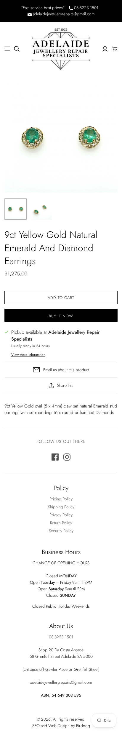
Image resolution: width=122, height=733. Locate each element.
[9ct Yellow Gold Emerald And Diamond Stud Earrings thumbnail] (15, 209)
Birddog (83, 726)
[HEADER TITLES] (7, 49)
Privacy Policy (61, 515)
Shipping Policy (61, 507)
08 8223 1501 (85, 8)
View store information (28, 354)
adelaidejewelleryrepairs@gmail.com (63, 14)
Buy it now (61, 316)
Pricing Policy (61, 499)
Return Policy (61, 523)
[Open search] (17, 49)
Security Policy (61, 531)
